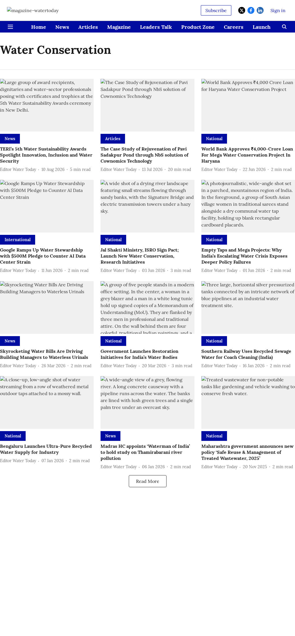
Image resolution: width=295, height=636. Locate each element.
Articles (88, 27)
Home (38, 27)
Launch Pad (267, 27)
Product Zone (198, 27)
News (62, 27)
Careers (233, 27)
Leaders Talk (156, 27)
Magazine (119, 27)
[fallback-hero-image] (47, 105)
